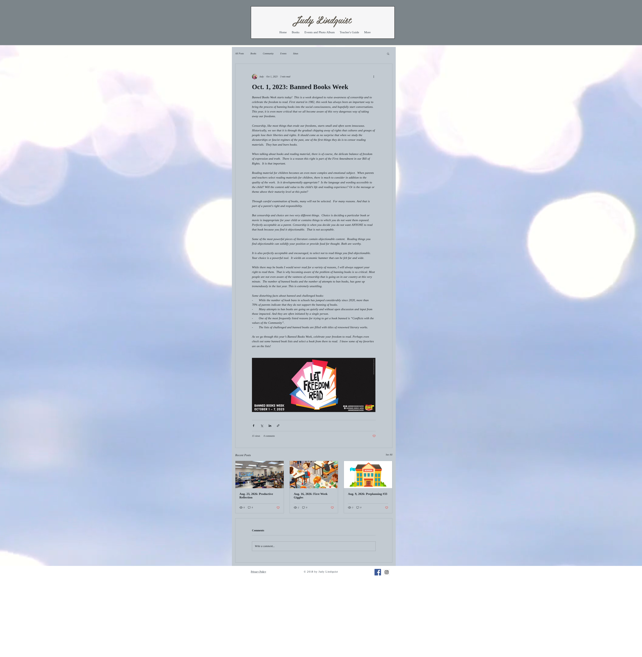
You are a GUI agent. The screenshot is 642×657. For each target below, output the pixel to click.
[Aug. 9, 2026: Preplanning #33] (368, 474)
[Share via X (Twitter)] (261, 425)
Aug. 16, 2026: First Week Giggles (311, 495)
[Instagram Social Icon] (386, 572)
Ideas (295, 53)
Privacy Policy (258, 571)
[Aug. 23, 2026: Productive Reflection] (259, 474)
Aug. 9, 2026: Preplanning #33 (367, 494)
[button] (388, 53)
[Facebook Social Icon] (377, 572)
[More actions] (374, 77)
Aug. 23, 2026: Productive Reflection (256, 495)
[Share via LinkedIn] (270, 425)
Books (253, 53)
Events (283, 53)
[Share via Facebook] (253, 425)
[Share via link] (278, 425)
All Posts (239, 53)
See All (389, 454)
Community (268, 53)
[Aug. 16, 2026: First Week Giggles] (314, 474)
